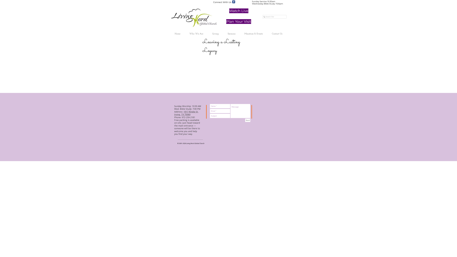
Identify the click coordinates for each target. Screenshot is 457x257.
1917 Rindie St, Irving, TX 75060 (186, 113)
